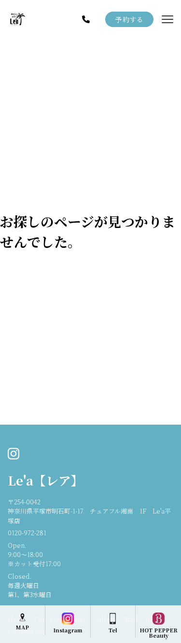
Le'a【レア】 (46, 480)
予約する (129, 19)
